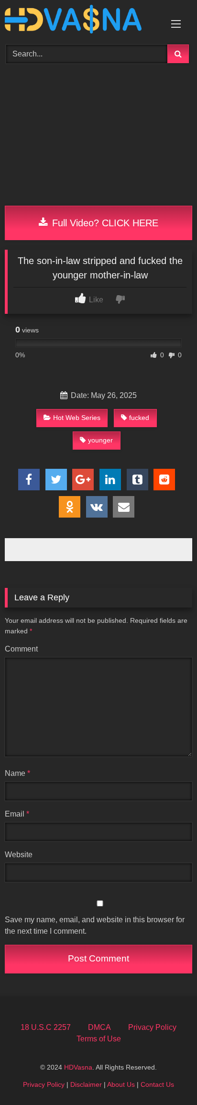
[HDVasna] (81, 21)
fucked (139, 417)
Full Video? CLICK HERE (103, 223)
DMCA (99, 1027)
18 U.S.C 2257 (46, 1027)
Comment (21, 649)
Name (17, 773)
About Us (121, 1084)
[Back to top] (167, 1076)
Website (19, 855)
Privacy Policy (152, 1027)
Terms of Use (99, 1039)
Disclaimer (86, 1084)
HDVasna (78, 1067)
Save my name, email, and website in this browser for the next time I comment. (95, 925)
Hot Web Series (76, 417)
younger (100, 440)
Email (17, 814)
